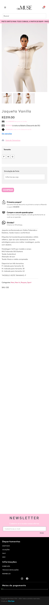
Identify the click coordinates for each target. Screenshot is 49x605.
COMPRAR (8, 190)
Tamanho (7, 149)
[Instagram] (22, 578)
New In (17, 282)
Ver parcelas (7, 133)
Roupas (23, 282)
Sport (29, 282)
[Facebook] (27, 578)
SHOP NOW (6, 546)
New (12, 282)
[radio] (4, 156)
